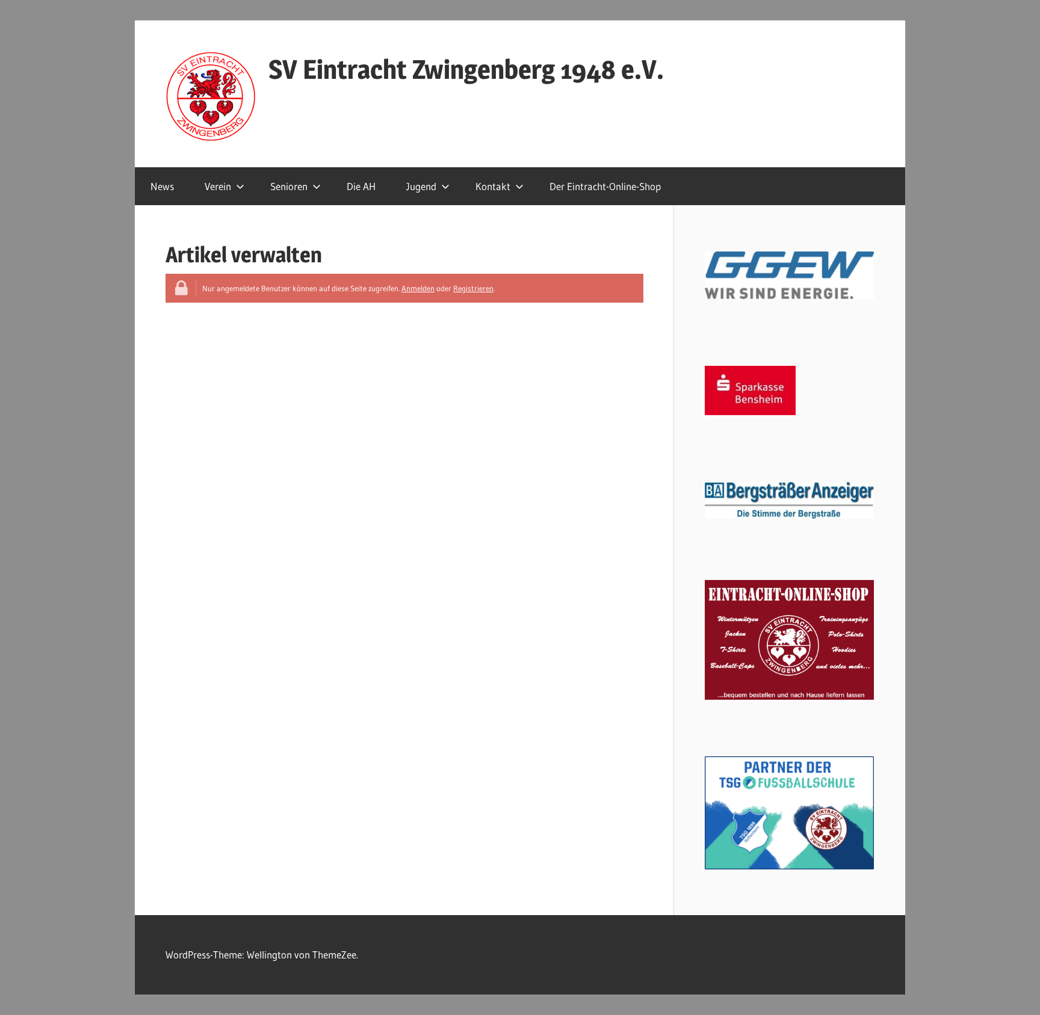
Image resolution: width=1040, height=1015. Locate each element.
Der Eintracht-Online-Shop (605, 186)
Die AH (361, 186)
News (162, 186)
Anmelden (418, 288)
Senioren (289, 186)
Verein (218, 186)
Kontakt (492, 186)
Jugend (421, 186)
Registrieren (473, 288)
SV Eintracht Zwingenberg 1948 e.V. (466, 69)
